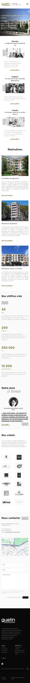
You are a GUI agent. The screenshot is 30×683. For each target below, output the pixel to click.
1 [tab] (7, 32)
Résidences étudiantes (20, 650)
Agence (3, 645)
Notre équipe (4, 650)
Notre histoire (4, 652)
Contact (4, 658)
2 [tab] (10, 32)
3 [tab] (13, 32)
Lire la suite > (15, 70)
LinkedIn (2, 664)
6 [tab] (23, 32)
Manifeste (4, 647)
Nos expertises (5, 649)
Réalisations (18, 645)
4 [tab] (16, 32)
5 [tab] (19, 32)
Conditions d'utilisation (14, 592)
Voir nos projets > (7, 195)
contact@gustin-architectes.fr (12, 532)
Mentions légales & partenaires (18, 677)
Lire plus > (6, 424)
